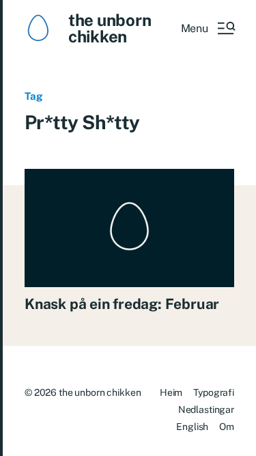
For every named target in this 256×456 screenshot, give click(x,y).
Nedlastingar (206, 409)
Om (226, 426)
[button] (207, 28)
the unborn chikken (110, 28)
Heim (171, 392)
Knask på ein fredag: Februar (122, 303)
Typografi (213, 392)
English (192, 426)
